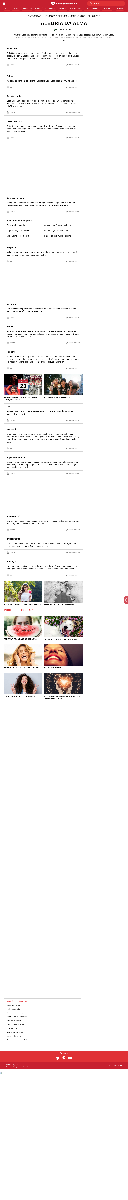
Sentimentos (77, 16)
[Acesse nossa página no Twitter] (58, 1058)
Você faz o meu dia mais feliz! (17, 1017)
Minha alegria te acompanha (57, 230)
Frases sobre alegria (16, 225)
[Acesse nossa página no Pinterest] (64, 1058)
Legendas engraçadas (14, 1021)
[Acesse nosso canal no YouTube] (70, 1058)
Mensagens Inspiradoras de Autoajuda (20, 1040)
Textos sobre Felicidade (15, 1032)
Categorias (34, 16)
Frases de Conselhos (14, 1036)
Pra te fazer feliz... (13, 1028)
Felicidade (94, 16)
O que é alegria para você (18, 230)
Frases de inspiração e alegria (57, 236)
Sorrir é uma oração (13, 1009)
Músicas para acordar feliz (15, 1024)
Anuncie (118, 1065)
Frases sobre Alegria (14, 1005)
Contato (110, 1065)
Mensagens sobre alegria (18, 236)
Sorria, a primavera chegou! (16, 1013)
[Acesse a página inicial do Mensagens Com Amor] (64, 3)
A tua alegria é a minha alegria (57, 225)
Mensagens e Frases (56, 16)
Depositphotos (28, 1067)
